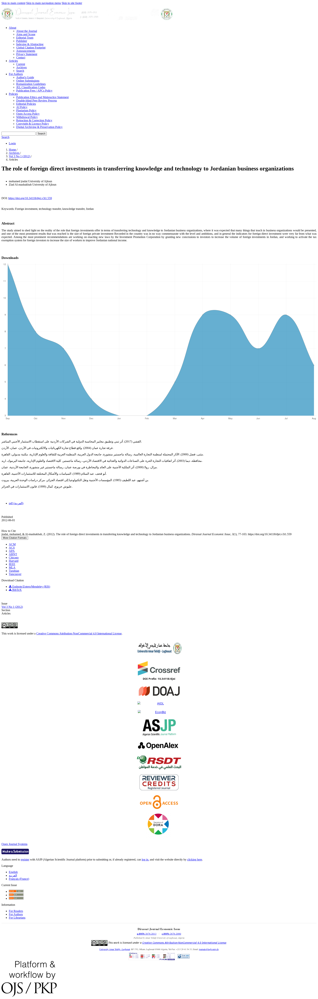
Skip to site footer (72, 3)
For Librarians (17, 917)
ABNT (13, 554)
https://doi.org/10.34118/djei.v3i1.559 (30, 198)
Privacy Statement (26, 54)
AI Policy (21, 107)
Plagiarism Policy (26, 110)
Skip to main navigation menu (43, 3)
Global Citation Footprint (30, 47)
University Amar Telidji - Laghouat (114, 949)
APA (12, 550)
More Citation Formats (15, 537)
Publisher (21, 40)
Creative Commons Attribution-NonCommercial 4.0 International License (79, 633)
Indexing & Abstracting (29, 44)
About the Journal (26, 31)
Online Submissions (27, 80)
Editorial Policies (26, 103)
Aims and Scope (25, 34)
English (13, 872)
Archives (21, 67)
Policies (13, 93)
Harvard (13, 560)
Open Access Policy (28, 113)
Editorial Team (24, 37)
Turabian (14, 570)
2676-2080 (171, 933)
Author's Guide (25, 77)
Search (20, 70)
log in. (145, 859)
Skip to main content (13, 3)
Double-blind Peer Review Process (36, 100)
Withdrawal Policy (27, 117)
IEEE (12, 564)
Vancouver (15, 574)
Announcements (25, 50)
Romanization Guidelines (31, 84)
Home (13, 149)
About (12, 27)
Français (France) (19, 878)
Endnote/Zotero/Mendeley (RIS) (31, 586)
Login (12, 143)
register (25, 859)
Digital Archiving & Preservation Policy (39, 127)
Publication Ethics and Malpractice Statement (42, 97)
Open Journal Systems (14, 844)
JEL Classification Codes (30, 87)
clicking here (194, 859)
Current (20, 64)
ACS (12, 547)
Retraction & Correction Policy (34, 120)
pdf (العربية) (16, 503)
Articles (13, 60)
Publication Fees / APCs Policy (34, 90)
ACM (12, 544)
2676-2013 (146, 933)
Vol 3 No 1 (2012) (20, 156)
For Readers (16, 911)
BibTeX (17, 589)
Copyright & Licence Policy (32, 123)
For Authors (16, 74)
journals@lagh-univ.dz (209, 949)
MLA (12, 567)
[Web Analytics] (184, 956)
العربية (13, 875)
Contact (20, 57)
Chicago (14, 557)
